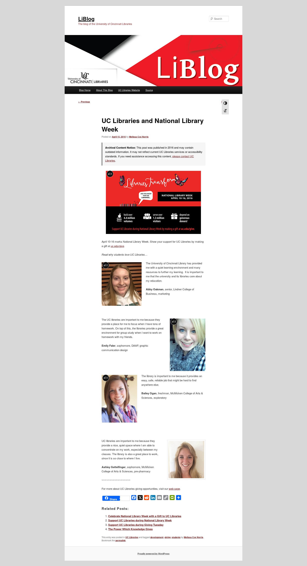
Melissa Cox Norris (139, 136)
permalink (120, 540)
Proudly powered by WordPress (153, 553)
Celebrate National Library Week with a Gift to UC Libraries (144, 516)
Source (149, 90)
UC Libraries (131, 537)
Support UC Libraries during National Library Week (140, 520)
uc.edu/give (117, 246)
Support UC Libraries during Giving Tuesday (135, 525)
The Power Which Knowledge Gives (130, 529)
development (156, 537)
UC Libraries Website (129, 90)
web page (174, 488)
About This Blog (104, 90)
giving (168, 537)
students (176, 537)
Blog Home (84, 90)
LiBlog (86, 18)
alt (110, 173)
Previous (84, 101)
